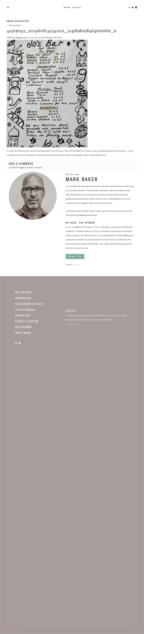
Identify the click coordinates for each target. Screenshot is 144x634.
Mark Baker (72, 7)
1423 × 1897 (34, 37)
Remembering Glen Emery (51, 37)
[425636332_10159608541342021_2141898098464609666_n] (47, 147)
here (72, 248)
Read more (69, 264)
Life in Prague (25, 309)
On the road (23, 292)
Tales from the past (29, 304)
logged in (23, 167)
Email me (69, 324)
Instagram (136, 7)
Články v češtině (27, 321)
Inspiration (23, 298)
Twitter (133, 7)
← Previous (11, 25)
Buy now (71, 256)
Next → (20, 25)
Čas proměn (23, 327)
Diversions (22, 315)
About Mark (23, 333)
